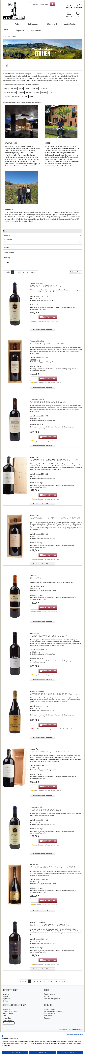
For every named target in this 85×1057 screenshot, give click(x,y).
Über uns (6, 994)
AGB (4, 1016)
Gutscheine (48, 1016)
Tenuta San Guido (36, 283)
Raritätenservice (49, 1013)
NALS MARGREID (11, 143)
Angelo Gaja (34, 633)
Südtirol (6, 88)
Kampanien (16, 96)
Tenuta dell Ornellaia (37, 341)
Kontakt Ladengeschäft (52, 999)
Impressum (6, 999)
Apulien (24, 96)
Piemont (14, 88)
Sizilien (31, 96)
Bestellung (6, 1009)
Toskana (21, 92)
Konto (68, 7)
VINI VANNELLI (10, 209)
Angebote (20, 30)
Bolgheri (28, 92)
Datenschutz (7, 1018)
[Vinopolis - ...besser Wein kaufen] (15, 11)
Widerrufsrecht (8, 1013)
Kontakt (5, 1001)
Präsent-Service (49, 1009)
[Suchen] (52, 4)
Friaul (21, 88)
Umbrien (36, 92)
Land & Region (70, 24)
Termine (5, 996)
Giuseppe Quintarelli (37, 691)
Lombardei (43, 88)
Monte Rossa (34, 865)
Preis (75, 272)
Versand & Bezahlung (10, 1011)
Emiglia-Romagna (10, 92)
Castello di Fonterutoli (37, 922)
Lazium (51, 92)
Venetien (35, 88)
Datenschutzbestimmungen (75, 1034)
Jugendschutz (8, 1020)
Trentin (27, 88)
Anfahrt (46, 996)
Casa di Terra (34, 457)
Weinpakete (36, 30)
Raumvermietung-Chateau (53, 1011)
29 (28, 272)
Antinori (33, 575)
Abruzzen (7, 96)
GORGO (47, 143)
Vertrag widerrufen (8, 1023)
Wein (17, 24)
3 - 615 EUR (8, 240)
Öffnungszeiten (49, 994)
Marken (44, 92)
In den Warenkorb (49, 317)
